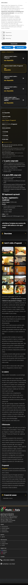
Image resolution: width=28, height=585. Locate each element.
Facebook (4, 550)
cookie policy (7, 14)
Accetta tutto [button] (20, 47)
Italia (3, 120)
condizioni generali (5, 528)
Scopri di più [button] (14, 43)
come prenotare (5, 526)
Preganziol (5, 468)
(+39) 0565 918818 (8, 560)
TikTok (3, 553)
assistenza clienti (5, 531)
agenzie (3, 536)
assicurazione (4, 530)
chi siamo (4, 541)
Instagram (4, 552)
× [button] (26, 2)
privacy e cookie (5, 543)
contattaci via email (8, 564)
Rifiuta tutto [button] (8, 47)
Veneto (7, 120)
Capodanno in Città (8, 142)
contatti (3, 545)
